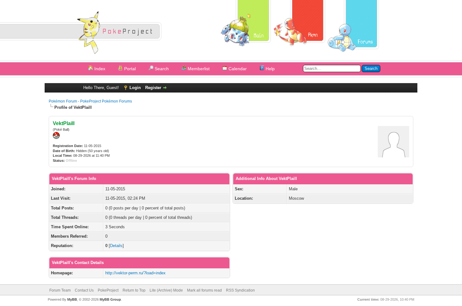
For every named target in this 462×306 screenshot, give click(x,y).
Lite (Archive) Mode (166, 290)
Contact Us (84, 290)
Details (116, 245)
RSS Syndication (240, 290)
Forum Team (60, 290)
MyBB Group (110, 299)
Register (153, 87)
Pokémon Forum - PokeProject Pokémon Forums (90, 101)
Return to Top (134, 290)
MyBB (72, 299)
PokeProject (108, 290)
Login (135, 87)
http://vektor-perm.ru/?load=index (135, 273)
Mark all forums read (204, 290)
